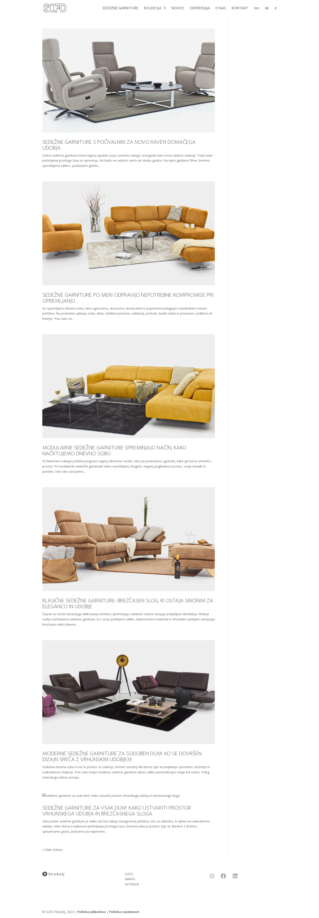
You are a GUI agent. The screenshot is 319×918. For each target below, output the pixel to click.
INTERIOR (132, 884)
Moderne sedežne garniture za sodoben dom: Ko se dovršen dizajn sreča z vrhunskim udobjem (122, 756)
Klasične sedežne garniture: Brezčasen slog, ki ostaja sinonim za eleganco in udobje (127, 603)
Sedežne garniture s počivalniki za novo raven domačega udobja (119, 145)
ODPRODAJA (200, 8)
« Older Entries (52, 850)
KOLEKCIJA (152, 8)
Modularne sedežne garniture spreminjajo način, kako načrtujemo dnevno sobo (114, 450)
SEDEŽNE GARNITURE (120, 8)
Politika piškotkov (91, 912)
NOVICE (177, 8)
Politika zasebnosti (124, 912)
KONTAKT (240, 8)
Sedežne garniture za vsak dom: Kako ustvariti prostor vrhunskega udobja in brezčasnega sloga (116, 811)
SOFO (129, 874)
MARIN (130, 879)
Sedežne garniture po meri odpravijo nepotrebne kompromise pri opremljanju (128, 298)
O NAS (220, 8)
